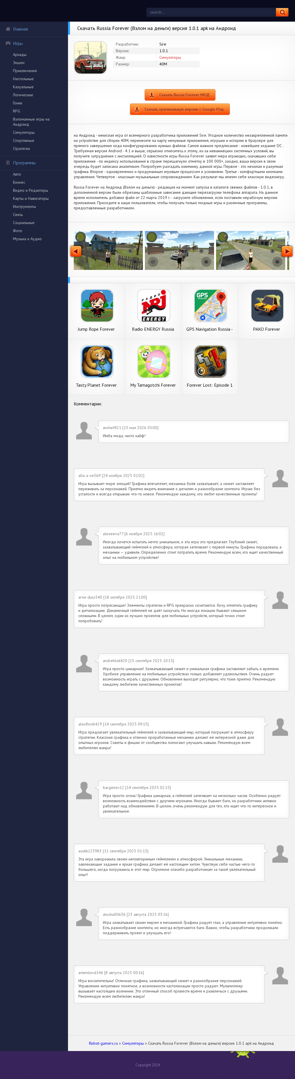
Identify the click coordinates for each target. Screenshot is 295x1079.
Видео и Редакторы (30, 190)
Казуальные (23, 86)
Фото (17, 230)
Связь (18, 214)
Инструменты (24, 206)
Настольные (23, 78)
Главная (20, 29)
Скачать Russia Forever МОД (184, 94)
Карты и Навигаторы (31, 198)
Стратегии (21, 148)
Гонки (17, 103)
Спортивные (23, 140)
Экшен (18, 62)
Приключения (25, 70)
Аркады (20, 54)
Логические (23, 94)
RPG (16, 111)
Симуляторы (24, 132)
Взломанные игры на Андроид (31, 121)
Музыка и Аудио (27, 238)
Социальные (24, 222)
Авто (17, 174)
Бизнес (19, 182)
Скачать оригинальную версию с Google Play (184, 109)
